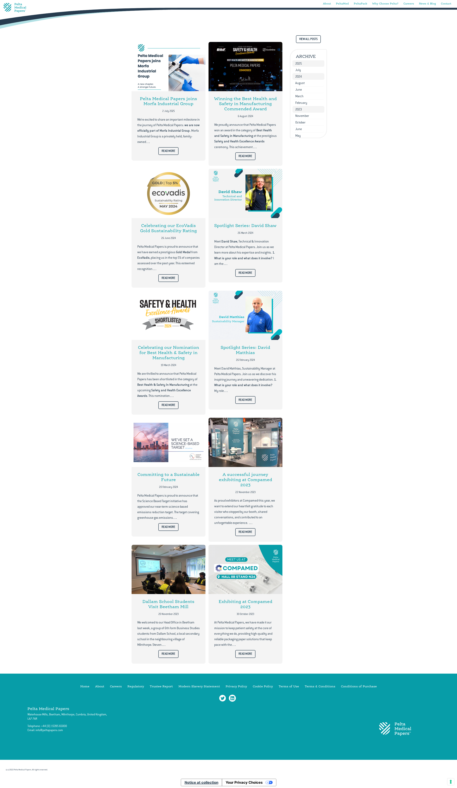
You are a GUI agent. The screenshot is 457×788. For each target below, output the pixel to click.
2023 (298, 109)
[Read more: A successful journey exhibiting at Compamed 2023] (245, 442)
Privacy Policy (236, 686)
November (302, 116)
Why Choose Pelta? (385, 3)
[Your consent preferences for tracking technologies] (450, 781)
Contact (446, 3)
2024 (298, 77)
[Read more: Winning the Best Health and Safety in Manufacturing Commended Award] (245, 66)
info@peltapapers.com (49, 730)
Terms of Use (289, 686)
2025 (298, 63)
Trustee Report (161, 686)
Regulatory (135, 686)
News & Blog (427, 3)
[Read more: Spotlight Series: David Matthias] (245, 315)
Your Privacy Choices (244, 782)
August (300, 83)
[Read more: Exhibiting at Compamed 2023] (245, 569)
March (299, 96)
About (327, 3)
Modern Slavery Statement (199, 686)
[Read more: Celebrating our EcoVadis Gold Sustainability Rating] (168, 193)
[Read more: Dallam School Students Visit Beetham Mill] (168, 569)
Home (84, 686)
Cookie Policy (263, 686)
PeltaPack (360, 3)
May (298, 136)
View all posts (308, 39)
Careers (408, 3)
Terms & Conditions (320, 686)
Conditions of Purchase (359, 686)
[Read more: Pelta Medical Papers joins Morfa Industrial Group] (168, 66)
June (298, 90)
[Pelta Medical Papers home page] (15, 7)
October (300, 122)
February (301, 103)
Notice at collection (201, 782)
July (298, 70)
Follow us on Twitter (222, 698)
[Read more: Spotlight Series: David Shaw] (245, 193)
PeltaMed (342, 3)
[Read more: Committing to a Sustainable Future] (168, 442)
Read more (168, 151)
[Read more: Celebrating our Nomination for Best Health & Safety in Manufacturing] (168, 315)
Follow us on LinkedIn (232, 698)
